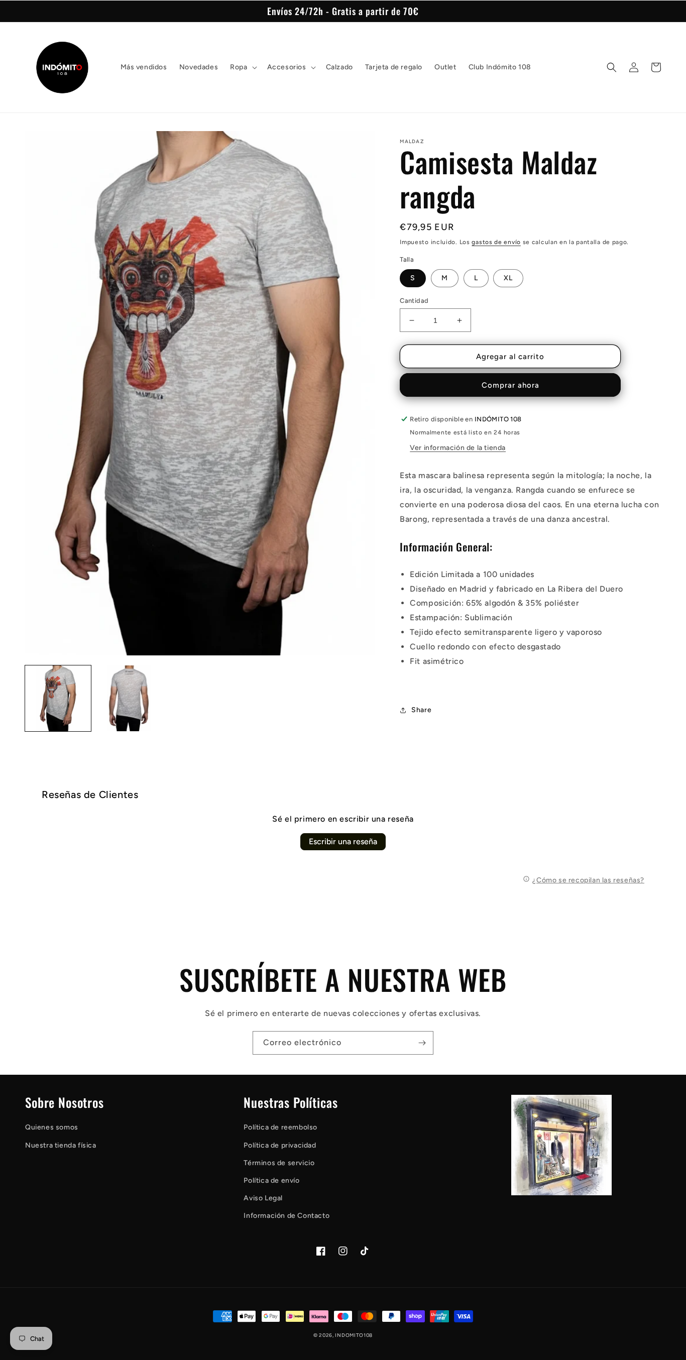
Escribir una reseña (343, 841)
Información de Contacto (286, 1215)
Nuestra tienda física (60, 1145)
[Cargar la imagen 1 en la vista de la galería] (58, 698)
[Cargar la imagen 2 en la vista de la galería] (129, 698)
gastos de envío (496, 242)
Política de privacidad (280, 1145)
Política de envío (271, 1180)
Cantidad (414, 300)
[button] (242, 67)
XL (508, 278)
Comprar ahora (510, 385)
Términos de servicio (279, 1163)
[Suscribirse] (422, 1043)
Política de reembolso (280, 1127)
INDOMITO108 (354, 1335)
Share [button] (421, 710)
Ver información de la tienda (458, 447)
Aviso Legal (263, 1198)
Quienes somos (51, 1127)
